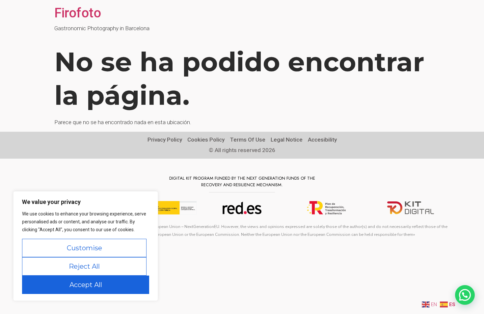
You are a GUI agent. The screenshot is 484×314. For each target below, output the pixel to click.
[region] (85, 246)
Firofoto (77, 13)
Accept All (85, 285)
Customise (84, 248)
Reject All (84, 266)
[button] (465, 295)
